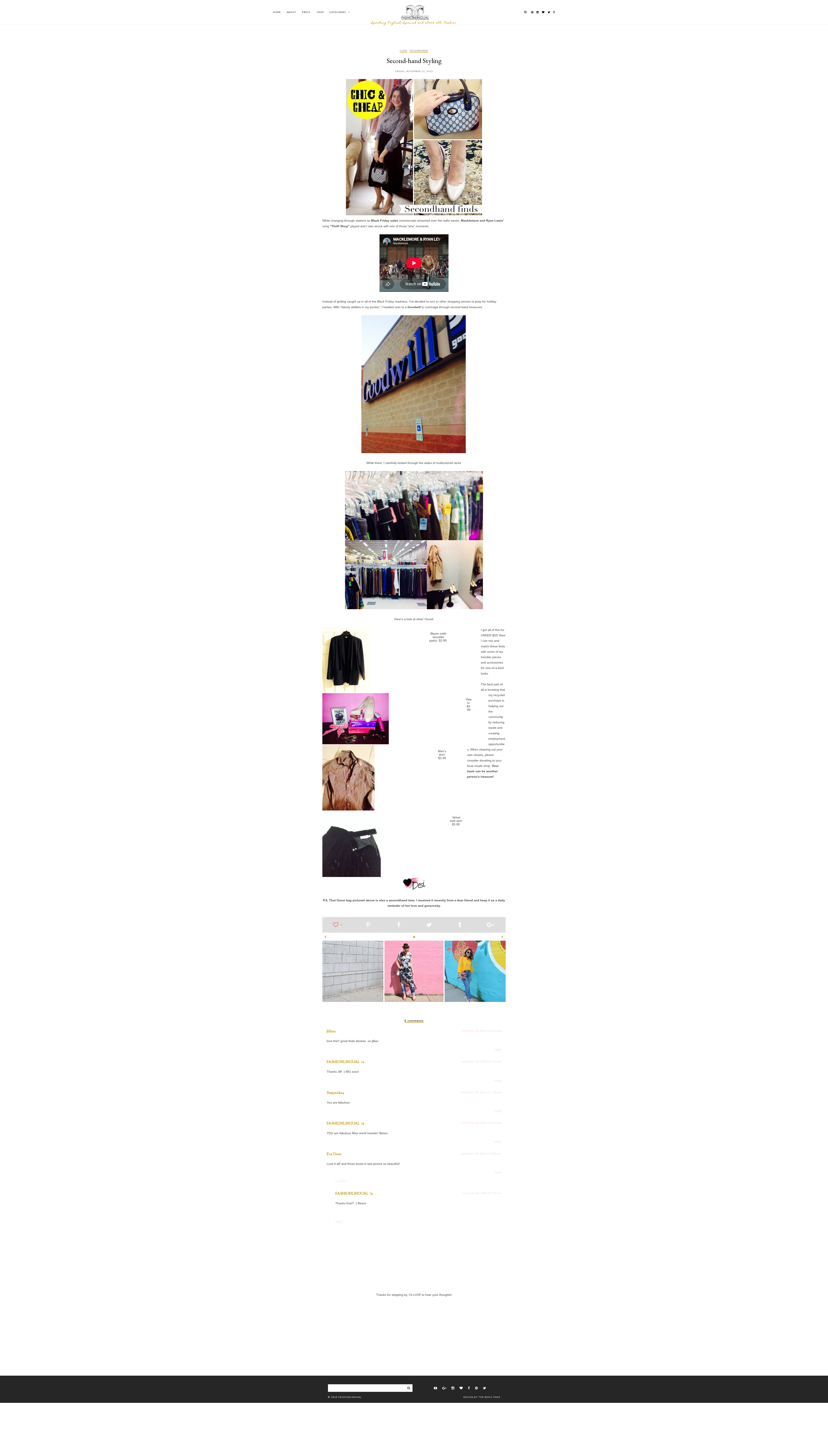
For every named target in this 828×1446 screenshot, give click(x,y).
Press (306, 12)
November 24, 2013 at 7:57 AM (481, 1193)
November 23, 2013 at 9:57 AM (481, 1122)
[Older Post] (502, 936)
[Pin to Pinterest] (368, 925)
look (403, 51)
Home (277, 12)
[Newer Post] (326, 936)
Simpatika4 (335, 1093)
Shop (320, 12)
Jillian (331, 1031)
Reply (497, 1049)
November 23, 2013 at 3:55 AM (481, 1092)
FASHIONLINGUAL (343, 1062)
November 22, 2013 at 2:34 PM (481, 1030)
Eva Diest (334, 1154)
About (291, 12)
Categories (337, 12)
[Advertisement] (414, 1329)
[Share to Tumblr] (459, 925)
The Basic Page (489, 1397)
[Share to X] (429, 925)
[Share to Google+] (490, 925)
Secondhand (418, 51)
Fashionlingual (350, 1397)
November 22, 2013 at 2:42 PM (481, 1061)
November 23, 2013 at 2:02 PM (481, 1153)
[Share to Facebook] (398, 925)
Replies (342, 1181)
